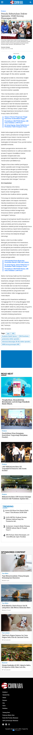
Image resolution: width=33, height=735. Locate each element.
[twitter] (14, 57)
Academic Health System (9, 336)
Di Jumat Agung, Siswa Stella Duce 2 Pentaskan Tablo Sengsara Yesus (17, 125)
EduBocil (4, 692)
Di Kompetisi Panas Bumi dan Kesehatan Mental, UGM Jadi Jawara (17, 261)
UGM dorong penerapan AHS (10, 344)
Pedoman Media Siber (8, 715)
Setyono (3, 47)
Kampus (3, 11)
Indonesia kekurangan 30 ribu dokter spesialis (16, 341)
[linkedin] (23, 57)
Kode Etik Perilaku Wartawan (10, 718)
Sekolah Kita (5, 695)
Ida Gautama (8, 328)
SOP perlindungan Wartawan (10, 720)
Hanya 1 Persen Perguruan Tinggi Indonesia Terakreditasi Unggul (16, 117)
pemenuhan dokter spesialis (10, 339)
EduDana (4, 708)
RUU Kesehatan (24, 336)
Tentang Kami (6, 712)
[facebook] (10, 57)
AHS (13, 333)
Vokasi (4, 697)
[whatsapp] (19, 57)
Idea (3, 703)
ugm (8, 333)
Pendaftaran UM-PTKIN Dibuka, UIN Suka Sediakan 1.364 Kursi (16, 121)
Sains (4, 705)
